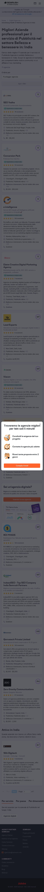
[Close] (40, 424)
